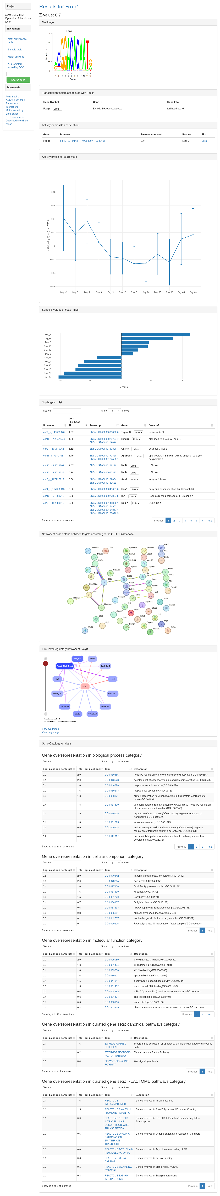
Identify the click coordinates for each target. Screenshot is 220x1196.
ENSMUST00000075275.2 (104, 472)
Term (107, 769)
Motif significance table (17, 40)
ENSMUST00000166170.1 (104, 465)
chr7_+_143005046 (54, 432)
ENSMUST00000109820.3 (104, 513)
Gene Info (154, 425)
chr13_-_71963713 (53, 495)
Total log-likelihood (88, 769)
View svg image (50, 728)
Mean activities (16, 56)
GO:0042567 (112, 918)
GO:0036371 (112, 796)
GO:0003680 (112, 970)
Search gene (18, 79)
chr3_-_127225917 (53, 479)
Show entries (115, 410)
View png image (50, 732)
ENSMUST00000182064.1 (104, 479)
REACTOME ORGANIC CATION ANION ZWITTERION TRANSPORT (117, 1139)
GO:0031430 (112, 891)
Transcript (96, 425)
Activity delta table (15, 100)
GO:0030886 (112, 774)
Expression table (15, 117)
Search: (47, 410)
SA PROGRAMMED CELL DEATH (115, 1045)
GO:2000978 (112, 827)
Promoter (48, 425)
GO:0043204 (112, 881)
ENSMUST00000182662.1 (104, 482)
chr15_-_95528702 (53, 465)
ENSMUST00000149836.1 (104, 448)
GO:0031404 (112, 996)
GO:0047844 (112, 980)
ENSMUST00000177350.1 (104, 455)
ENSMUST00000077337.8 (104, 495)
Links (56, 108)
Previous (158, 520)
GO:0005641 (112, 912)
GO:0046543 (112, 780)
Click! (204, 140)
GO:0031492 (112, 986)
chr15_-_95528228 (53, 472)
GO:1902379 (112, 1007)
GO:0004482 (112, 991)
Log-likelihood (74, 420)
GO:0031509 (112, 804)
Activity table (12, 96)
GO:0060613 (112, 790)
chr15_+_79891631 (54, 455)
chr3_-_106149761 (53, 448)
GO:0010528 (112, 813)
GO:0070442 (112, 875)
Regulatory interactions (12, 105)
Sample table (15, 49)
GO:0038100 (112, 1002)
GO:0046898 (112, 785)
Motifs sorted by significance (14, 111)
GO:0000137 (112, 902)
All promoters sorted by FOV (16, 65)
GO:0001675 (112, 822)
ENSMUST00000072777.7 (104, 439)
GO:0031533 (112, 907)
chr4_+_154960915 (54, 489)
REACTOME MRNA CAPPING (115, 1159)
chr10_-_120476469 (54, 439)
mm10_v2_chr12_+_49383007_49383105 (82, 140)
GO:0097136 (112, 886)
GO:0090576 (112, 923)
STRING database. (122, 534)
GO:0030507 (112, 975)
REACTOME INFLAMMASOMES (115, 1102)
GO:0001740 (112, 897)
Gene (124, 425)
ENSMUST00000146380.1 (104, 503)
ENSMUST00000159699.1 (104, 442)
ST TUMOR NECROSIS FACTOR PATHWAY (117, 1054)
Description (140, 769)
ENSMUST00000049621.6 (104, 489)
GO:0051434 (112, 964)
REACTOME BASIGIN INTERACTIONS (116, 1177)
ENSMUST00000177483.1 (104, 459)
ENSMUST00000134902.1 (104, 506)
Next (209, 520)
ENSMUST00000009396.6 (104, 432)
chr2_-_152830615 (53, 503)
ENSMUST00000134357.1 (104, 509)
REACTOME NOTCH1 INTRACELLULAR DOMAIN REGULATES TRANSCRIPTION (117, 1123)
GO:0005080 (112, 959)
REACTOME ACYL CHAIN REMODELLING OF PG (119, 1150)
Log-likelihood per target (58, 769)
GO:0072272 (112, 836)
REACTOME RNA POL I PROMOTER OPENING (118, 1110)
